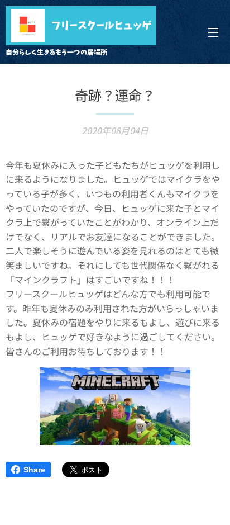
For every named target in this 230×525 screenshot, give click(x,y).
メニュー (213, 32)
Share (34, 469)
